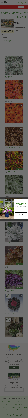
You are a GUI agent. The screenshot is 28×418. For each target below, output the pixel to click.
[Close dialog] (27, 199)
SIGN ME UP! (21, 212)
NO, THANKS (21, 214)
